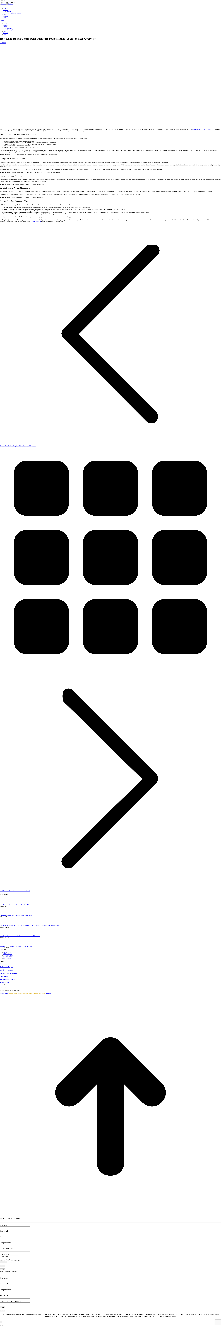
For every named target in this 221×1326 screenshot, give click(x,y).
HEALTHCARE (8, 955)
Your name (4, 1225)
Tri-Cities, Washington (6, 970)
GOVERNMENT (8, 958)
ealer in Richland (203, 129)
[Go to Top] (110, 1216)
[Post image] (4, 903)
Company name (5, 1243)
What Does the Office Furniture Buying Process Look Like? (16, 946)
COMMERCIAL (8, 952)
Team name (4, 1295)
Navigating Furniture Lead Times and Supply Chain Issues (16, 915)
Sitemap (48, 993)
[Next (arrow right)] (2, 1325)
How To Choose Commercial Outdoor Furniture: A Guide (16, 904)
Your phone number (7, 1237)
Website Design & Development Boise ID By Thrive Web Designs (27, 993)
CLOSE (2, 1269)
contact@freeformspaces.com (8, 973)
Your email (4, 1231)
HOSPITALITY (8, 957)
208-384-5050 (4, 976)
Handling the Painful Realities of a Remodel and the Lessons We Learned (20, 936)
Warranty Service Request (7, 979)
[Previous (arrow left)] (0, 1325)
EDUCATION (7, 954)
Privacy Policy (4, 993)
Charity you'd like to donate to (10, 1301)
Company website (6, 1248)
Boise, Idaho (3, 964)
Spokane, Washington (6, 967)
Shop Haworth (4, 982)
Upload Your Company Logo (10, 1260)
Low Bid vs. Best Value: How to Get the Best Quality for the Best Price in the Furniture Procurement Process (30, 925)
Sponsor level (5, 1254)
